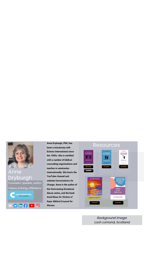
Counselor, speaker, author (25, 183)
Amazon (107, 166)
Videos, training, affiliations (25, 188)
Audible (88, 171)
